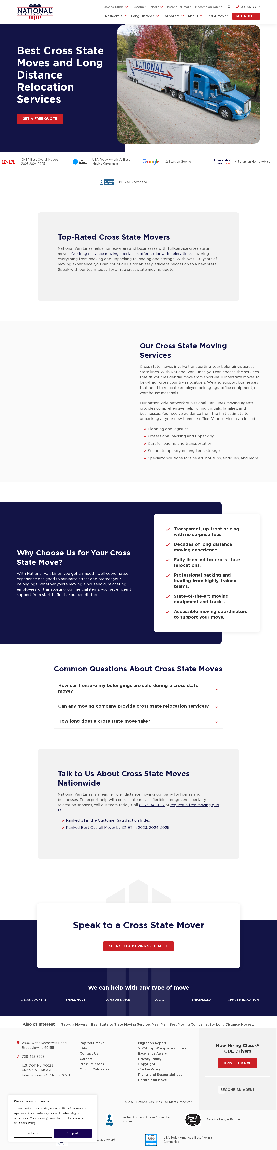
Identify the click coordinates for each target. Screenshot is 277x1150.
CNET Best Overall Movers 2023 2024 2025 (39, 161)
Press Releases (92, 1064)
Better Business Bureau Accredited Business (146, 1119)
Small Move (75, 999)
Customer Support (145, 7)
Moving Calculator (95, 1069)
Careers (86, 1059)
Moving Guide (113, 7)
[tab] (138, 688)
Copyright (146, 1064)
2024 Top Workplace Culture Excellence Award (162, 1051)
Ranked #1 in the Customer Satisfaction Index (108, 820)
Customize (33, 1133)
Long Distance (143, 16)
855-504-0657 (152, 805)
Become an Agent (208, 7)
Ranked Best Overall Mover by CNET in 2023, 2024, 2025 (117, 828)
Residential (114, 16)
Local (159, 999)
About (193, 16)
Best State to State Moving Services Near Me (128, 1024)
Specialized (201, 999)
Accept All (73, 1133)
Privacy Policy (150, 1059)
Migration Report (152, 1043)
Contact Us (89, 1053)
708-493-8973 (33, 1056)
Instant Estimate (178, 7)
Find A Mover (217, 16)
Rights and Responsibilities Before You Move (160, 1077)
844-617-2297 (249, 7)
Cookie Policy (27, 1123)
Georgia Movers (74, 1024)
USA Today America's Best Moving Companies (111, 161)
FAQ (83, 1048)
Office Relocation (243, 999)
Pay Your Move (92, 1043)
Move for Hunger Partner (223, 1119)
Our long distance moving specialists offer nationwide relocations (131, 254)
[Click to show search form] (229, 7)
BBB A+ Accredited (133, 182)
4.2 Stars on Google (177, 161)
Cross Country (34, 999)
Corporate (171, 16)
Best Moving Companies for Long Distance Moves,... (212, 1024)
